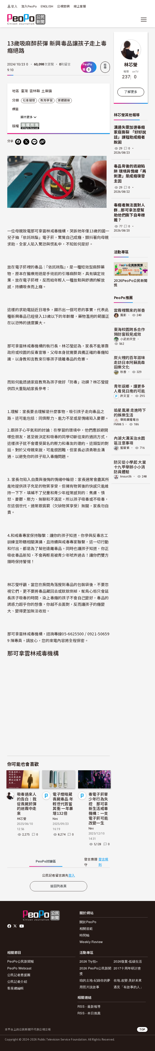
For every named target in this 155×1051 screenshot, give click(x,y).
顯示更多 (27, 117)
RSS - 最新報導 (89, 1006)
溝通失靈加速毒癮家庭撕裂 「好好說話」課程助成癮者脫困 (130, 135)
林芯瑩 (21, 819)
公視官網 (63, 6)
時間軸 (84, 935)
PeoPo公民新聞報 (20, 961)
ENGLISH (47, 6)
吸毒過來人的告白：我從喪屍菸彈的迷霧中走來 (27, 803)
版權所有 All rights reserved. (31, 126)
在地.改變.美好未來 (128, 980)
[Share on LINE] (34, 142)
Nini (55, 819)
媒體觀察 (64, 100)
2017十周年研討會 (127, 968)
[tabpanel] (58, 875)
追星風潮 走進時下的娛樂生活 (130, 412)
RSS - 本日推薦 (89, 1013)
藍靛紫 (125, 448)
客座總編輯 (15, 988)
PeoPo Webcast (19, 968)
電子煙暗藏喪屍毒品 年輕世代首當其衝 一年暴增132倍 (63, 803)
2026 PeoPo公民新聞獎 (95, 971)
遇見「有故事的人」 (128, 987)
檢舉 (105, 66)
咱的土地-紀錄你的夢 (95, 980)
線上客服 (80, 6)
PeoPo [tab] (46, 861)
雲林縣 (34, 91)
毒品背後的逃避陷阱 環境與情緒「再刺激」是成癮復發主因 (130, 173)
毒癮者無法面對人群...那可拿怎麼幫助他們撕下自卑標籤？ (129, 212)
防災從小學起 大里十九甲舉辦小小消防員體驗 (130, 466)
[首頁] (26, 19)
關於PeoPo (88, 921)
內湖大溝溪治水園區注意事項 (129, 440)
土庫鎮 (46, 91)
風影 (123, 315)
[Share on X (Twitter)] (26, 142)
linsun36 (126, 476)
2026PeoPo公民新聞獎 (130, 282)
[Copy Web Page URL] (42, 142)
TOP (142, 1029)
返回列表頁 (58, 886)
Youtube (22, 926)
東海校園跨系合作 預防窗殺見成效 (129, 331)
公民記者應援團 (18, 974)
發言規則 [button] (103, 862)
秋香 (123, 372)
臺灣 (24, 91)
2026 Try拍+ (89, 961)
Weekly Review (91, 941)
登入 (14, 6)
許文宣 (125, 396)
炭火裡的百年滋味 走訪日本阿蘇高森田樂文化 (129, 362)
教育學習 (46, 100)
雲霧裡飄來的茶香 (129, 310)
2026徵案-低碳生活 (128, 961)
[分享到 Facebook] (18, 142)
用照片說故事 (89, 987)
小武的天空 (128, 339)
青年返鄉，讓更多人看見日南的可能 (129, 388)
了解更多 (130, 92)
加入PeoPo (29, 6)
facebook (9, 926)
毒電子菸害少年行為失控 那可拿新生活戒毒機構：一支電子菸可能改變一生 (98, 808)
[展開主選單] (144, 20)
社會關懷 (29, 100)
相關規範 (86, 928)
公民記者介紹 (17, 981)
